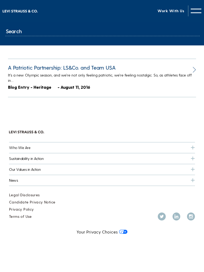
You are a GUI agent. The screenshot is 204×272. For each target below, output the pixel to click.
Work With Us (171, 10)
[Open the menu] (196, 11)
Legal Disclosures (24, 195)
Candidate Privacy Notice (32, 202)
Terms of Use (20, 216)
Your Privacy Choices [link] (97, 231)
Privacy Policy (21, 209)
